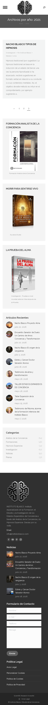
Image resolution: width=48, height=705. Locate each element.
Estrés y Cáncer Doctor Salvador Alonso (25, 361)
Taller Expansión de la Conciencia (24, 398)
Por (24, 53)
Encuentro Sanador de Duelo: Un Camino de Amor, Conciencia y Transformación (27, 335)
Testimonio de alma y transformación (24, 373)
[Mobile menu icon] (5, 7)
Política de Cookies (15, 679)
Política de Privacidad (16, 685)
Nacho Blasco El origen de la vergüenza (27, 349)
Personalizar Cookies (16, 673)
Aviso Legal (12, 667)
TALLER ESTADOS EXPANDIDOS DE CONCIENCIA (28, 385)
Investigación (10, 53)
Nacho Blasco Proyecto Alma (27, 323)
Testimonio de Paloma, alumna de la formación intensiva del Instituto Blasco (28, 411)
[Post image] (9, 325)
